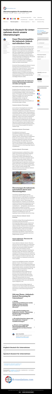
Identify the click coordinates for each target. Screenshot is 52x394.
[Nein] (50, 391)
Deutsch (38, 91)
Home (38, 30)
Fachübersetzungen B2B (26, 17)
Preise (34, 17)
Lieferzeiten (39, 17)
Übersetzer (5, 21)
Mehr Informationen (27, 392)
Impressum (31, 19)
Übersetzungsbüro (14, 21)
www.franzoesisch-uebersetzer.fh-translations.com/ (13, 363)
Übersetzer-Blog (40, 21)
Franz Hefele (5, 41)
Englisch (38, 105)
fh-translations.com (13, 370)
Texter (33, 21)
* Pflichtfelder (39, 81)
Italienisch (39, 98)
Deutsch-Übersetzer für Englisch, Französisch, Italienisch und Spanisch (6, 46)
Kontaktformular (24, 19)
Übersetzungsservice (25, 21)
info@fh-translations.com (15, 371)
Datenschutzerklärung (39, 19)
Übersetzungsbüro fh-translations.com (17, 11)
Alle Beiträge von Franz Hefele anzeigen (22, 337)
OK (20, 392)
